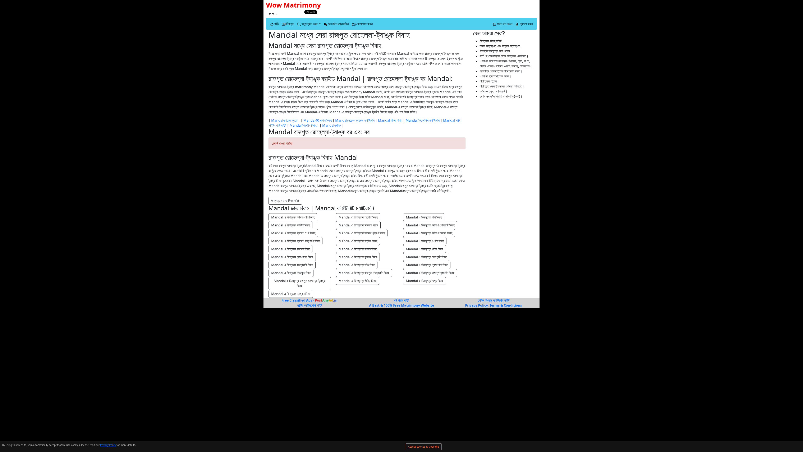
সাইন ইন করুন (504, 24)
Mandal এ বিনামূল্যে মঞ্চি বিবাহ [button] (357, 265)
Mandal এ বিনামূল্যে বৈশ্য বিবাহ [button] (424, 281)
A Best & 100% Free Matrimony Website (401, 305)
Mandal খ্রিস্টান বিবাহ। (304, 125)
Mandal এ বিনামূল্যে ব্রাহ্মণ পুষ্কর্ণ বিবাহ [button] (362, 233)
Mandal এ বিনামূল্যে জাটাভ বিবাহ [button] (290, 249)
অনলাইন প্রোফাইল (338, 24)
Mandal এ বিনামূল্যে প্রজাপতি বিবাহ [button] (427, 265)
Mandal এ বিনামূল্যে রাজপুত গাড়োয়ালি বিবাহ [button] (364, 273)
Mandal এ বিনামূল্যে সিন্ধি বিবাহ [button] (357, 281)
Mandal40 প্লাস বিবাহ (317, 120)
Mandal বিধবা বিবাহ (390, 120)
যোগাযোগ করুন (364, 24)
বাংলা (272, 14)
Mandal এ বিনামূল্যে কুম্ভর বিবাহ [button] (358, 257)
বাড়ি (276, 24)
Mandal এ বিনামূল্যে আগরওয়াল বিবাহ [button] (293, 217)
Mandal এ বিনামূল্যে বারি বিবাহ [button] (424, 217)
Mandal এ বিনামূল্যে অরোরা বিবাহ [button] (358, 217)
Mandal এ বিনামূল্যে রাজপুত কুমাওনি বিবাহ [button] (430, 273)
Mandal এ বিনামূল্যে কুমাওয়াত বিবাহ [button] (292, 257)
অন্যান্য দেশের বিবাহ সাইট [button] (285, 200)
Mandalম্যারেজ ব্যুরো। (285, 120)
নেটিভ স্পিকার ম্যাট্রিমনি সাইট (493, 300)
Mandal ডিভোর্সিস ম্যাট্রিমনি (423, 120)
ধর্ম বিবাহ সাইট (401, 300)
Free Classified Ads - (309, 300)
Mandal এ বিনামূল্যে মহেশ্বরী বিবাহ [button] (426, 257)
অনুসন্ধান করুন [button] (309, 24)
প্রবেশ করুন (526, 24)
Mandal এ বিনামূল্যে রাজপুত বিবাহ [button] (291, 273)
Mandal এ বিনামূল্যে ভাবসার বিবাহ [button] (358, 225)
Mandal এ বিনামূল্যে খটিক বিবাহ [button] (424, 249)
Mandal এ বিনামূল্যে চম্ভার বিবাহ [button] (358, 241)
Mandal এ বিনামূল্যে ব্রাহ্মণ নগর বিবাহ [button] (293, 233)
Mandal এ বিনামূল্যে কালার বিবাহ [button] (358, 249)
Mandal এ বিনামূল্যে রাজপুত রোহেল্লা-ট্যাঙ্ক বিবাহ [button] (300, 283)
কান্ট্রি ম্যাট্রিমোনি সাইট (309, 305)
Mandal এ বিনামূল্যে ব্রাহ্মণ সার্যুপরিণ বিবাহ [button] (295, 241)
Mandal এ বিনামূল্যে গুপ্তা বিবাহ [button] (425, 241)
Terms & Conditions (506, 305)
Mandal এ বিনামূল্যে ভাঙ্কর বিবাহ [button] (291, 293)
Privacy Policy (108, 445)
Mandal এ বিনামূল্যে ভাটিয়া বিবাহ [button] (290, 225)
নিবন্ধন (289, 24)
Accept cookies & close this (423, 446)
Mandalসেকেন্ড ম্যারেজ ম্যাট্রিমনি (355, 120)
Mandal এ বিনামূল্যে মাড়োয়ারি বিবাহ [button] (292, 265)
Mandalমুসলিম (331, 125)
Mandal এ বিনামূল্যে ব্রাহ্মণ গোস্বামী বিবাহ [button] (430, 225)
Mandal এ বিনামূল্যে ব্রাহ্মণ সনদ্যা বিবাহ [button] (429, 233)
